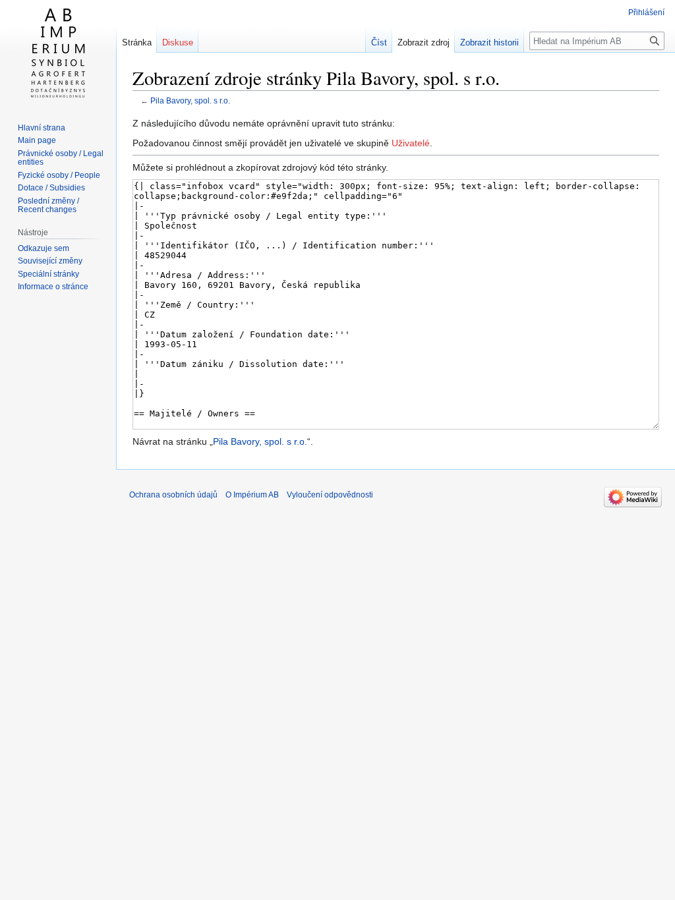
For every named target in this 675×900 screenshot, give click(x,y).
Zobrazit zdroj (423, 42)
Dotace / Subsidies (51, 187)
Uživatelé (411, 143)
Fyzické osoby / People (59, 175)
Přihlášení (646, 12)
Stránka (137, 42)
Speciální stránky (48, 274)
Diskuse (177, 42)
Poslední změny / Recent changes (48, 205)
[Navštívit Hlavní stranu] (58, 52)
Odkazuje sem (43, 248)
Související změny (50, 261)
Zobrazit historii (489, 42)
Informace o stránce (53, 286)
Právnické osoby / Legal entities (60, 158)
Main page (37, 140)
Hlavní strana (41, 127)
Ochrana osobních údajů (173, 494)
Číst (379, 42)
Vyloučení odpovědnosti (330, 494)
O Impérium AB (252, 494)
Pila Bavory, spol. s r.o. (190, 100)
